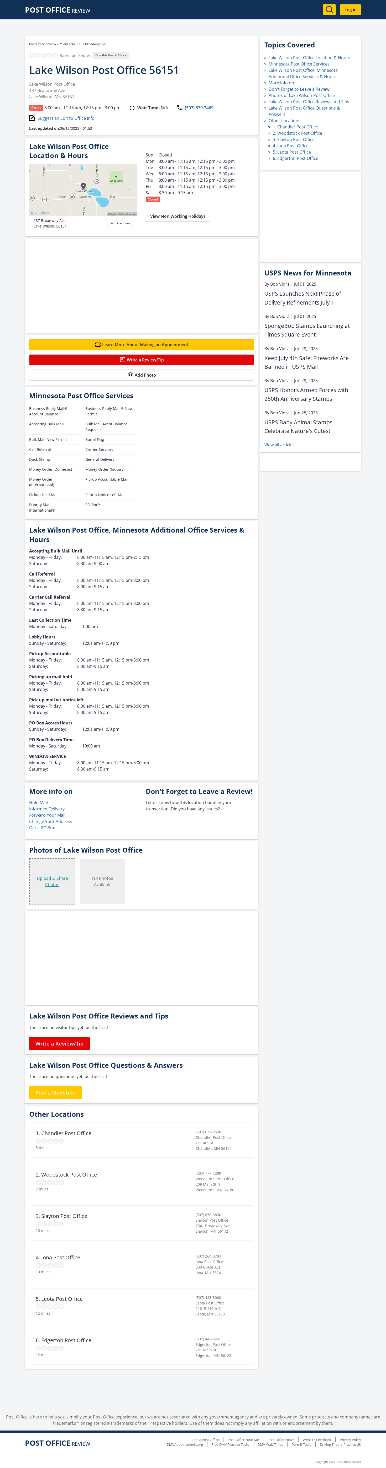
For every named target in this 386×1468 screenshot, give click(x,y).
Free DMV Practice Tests (230, 1444)
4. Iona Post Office (291, 146)
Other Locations (284, 120)
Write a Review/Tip (145, 360)
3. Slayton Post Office (294, 139)
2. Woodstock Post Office (297, 133)
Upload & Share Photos (52, 881)
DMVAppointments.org (185, 1444)
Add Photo (145, 375)
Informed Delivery (47, 809)
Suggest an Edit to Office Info (66, 118)
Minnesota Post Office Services (299, 64)
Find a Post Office (205, 1439)
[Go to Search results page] (329, 9)
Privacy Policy (350, 1439)
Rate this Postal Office (111, 55)
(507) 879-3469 (199, 108)
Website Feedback (317, 1439)
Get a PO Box (42, 828)
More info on (281, 83)
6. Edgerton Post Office (295, 158)
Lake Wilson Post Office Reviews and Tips (309, 102)
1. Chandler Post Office (295, 127)
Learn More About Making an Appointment (145, 345)
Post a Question (55, 1092)
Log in (351, 10)
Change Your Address (50, 821)
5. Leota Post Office (292, 152)
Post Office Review (42, 44)
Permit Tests (301, 1444)
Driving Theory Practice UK (340, 1444)
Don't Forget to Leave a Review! (299, 89)
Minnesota (67, 44)
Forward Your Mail (47, 815)
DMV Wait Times (270, 1444)
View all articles (279, 445)
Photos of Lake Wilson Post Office (302, 95)
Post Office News (281, 1439)
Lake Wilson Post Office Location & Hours (309, 58)
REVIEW (57, 10)
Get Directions (120, 223)
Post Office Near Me (243, 1439)
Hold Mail (38, 802)
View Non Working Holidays (178, 216)
